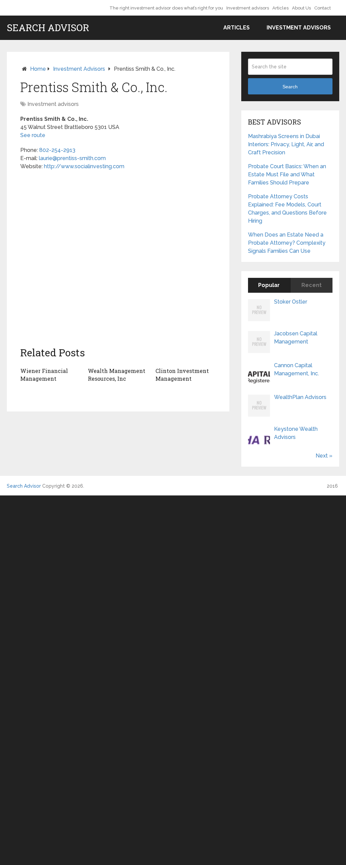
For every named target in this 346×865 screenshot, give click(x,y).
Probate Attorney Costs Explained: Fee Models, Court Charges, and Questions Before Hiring (287, 208)
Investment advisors (247, 7)
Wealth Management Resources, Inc (116, 374)
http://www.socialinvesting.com (84, 166)
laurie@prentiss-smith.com (72, 158)
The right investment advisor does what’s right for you (166, 7)
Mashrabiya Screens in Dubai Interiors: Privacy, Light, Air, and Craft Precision (286, 144)
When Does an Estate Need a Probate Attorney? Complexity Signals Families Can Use (286, 242)
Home (38, 69)
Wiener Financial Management (44, 374)
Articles (280, 7)
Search (290, 86)
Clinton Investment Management (182, 374)
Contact (322, 7)
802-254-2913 (57, 150)
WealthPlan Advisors (300, 397)
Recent (311, 285)
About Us (301, 7)
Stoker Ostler (290, 301)
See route (32, 135)
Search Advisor (48, 27)
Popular (269, 285)
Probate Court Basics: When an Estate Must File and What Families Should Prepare (287, 174)
